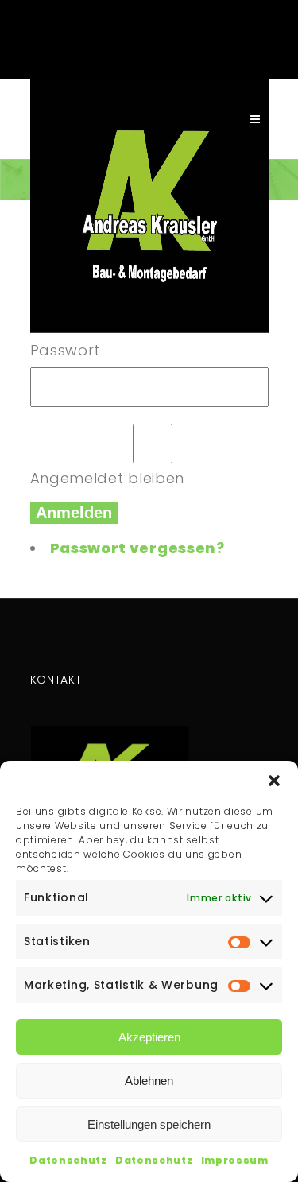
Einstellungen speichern (149, 1124)
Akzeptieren (149, 1037)
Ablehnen (149, 1080)
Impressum (235, 1160)
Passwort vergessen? (137, 548)
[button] (274, 781)
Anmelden (74, 512)
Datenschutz (68, 1160)
